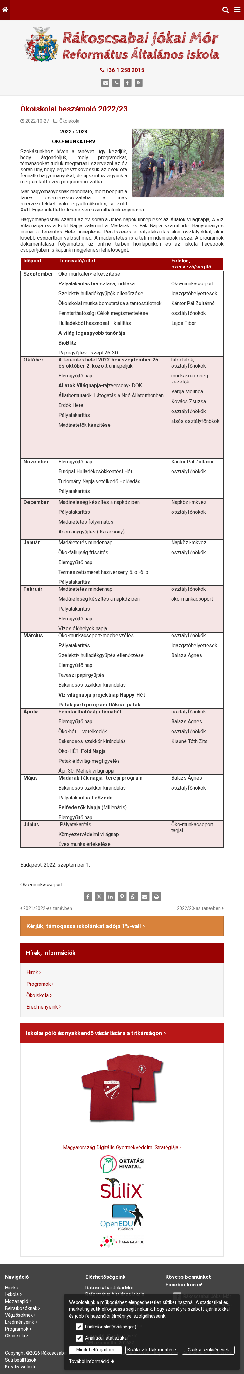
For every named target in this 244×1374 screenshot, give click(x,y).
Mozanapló (16, 1301)
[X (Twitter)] (99, 896)
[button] (237, 10)
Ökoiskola (69, 121)
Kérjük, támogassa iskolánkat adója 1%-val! (83, 926)
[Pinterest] (122, 896)
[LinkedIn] (110, 896)
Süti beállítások (20, 1360)
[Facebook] (127, 83)
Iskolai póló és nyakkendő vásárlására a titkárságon (94, 1033)
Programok (38, 984)
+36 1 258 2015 (124, 70)
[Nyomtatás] (156, 896)
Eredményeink (42, 1007)
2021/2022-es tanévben (47, 908)
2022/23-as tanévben (199, 908)
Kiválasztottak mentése (151, 1350)
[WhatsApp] (133, 896)
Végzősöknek (19, 1315)
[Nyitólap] (5, 10)
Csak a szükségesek (208, 1350)
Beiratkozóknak (21, 1308)
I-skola (12, 1294)
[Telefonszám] (116, 83)
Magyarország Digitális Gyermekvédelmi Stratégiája (120, 1147)
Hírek (32, 973)
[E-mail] (105, 83)
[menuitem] (5, 10)
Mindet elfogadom (95, 1350)
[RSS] (138, 83)
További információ (89, 1361)
